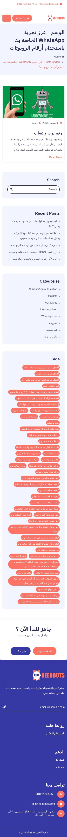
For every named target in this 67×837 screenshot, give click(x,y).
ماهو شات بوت (24, 572)
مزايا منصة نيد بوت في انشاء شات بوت (40, 595)
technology (51, 302)
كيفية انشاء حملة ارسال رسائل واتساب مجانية (37, 484)
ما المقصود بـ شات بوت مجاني (44, 556)
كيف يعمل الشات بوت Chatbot (44, 521)
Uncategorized (48, 309)
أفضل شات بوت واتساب (47, 373)
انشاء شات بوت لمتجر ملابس (45, 410)
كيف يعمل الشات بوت (20, 515)
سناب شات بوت (51, 453)
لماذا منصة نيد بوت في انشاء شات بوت (40, 537)
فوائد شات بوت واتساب (47, 472)
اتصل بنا (60, 759)
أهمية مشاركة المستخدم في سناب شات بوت (37, 398)
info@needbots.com (49, 4)
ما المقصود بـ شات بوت (47, 550)
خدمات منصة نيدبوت (49, 441)
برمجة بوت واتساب (49, 416)
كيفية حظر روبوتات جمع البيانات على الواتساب (37, 508)
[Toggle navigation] (6, 18)
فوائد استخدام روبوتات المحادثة (44, 465)
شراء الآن (20, 651)
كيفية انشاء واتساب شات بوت (44, 502)
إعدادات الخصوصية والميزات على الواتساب (38, 404)
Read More (55, 157)
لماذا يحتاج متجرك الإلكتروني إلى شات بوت (38, 543)
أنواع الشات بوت (51, 386)
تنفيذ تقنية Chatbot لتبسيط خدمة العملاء (40, 429)
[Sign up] (4, 707)
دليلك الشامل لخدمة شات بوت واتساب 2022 (37, 447)
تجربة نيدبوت (45, 651)
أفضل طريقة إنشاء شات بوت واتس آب (40, 380)
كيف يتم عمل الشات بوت (47, 515)
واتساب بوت (50, 336)
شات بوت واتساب (50, 459)
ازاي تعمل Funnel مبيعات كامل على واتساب (33, 252)
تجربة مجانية (22, 18)
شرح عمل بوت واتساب (27, 459)
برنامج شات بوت (29, 416)
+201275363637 (26, 4)
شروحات (52, 323)
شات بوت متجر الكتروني (28, 453)
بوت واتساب (53, 422)
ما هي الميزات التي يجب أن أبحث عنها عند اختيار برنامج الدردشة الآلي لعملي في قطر (36, 580)
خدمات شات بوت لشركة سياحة (43, 435)
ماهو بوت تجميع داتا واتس (46, 572)
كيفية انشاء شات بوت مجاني (45, 496)
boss (35, 123)
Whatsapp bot (49, 316)
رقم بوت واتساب (48, 133)
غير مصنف (51, 329)
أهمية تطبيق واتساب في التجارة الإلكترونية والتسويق (34, 392)
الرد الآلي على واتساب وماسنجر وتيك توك (35, 258)
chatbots (52, 296)
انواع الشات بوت (19, 410)
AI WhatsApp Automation (42, 289)
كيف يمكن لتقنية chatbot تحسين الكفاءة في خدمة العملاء (35, 529)
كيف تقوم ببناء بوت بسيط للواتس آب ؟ (40, 478)
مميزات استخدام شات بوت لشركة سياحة (39, 601)
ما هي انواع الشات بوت (48, 589)
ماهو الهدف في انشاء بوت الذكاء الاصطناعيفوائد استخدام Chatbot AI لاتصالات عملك (36, 564)
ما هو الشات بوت (18, 556)
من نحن (60, 766)
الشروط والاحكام (55, 733)
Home (57, 56)
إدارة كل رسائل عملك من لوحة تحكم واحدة (34, 245)
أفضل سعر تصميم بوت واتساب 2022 (41, 367)
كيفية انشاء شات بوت (48, 490)
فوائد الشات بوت (18, 465)
